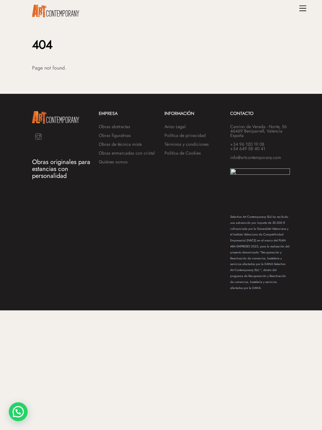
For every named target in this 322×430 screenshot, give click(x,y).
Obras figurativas (115, 135)
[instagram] (38, 135)
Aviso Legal (175, 126)
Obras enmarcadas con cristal (127, 153)
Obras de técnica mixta (120, 144)
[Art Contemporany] (55, 14)
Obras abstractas (114, 126)
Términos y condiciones (186, 144)
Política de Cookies (182, 153)
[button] (18, 411)
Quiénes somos (113, 162)
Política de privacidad (185, 135)
